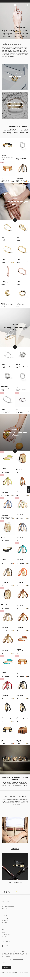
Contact (3, 932)
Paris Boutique (5, 920)
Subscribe (6, 967)
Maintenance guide (6, 939)
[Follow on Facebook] (3, 946)
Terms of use (4, 908)
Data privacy (4, 904)
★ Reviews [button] (28, 489)
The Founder (4, 922)
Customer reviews (6, 934)
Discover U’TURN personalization (15, 787)
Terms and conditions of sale (8, 906)
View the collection (15, 80)
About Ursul (4, 915)
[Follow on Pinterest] (11, 946)
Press (3, 924)
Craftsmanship (5, 918)
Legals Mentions (5, 901)
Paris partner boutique (15, 804)
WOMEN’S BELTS (15, 848)
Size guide (4, 936)
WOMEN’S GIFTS (15, 885)
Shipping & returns (6, 941)
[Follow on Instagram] (7, 946)
